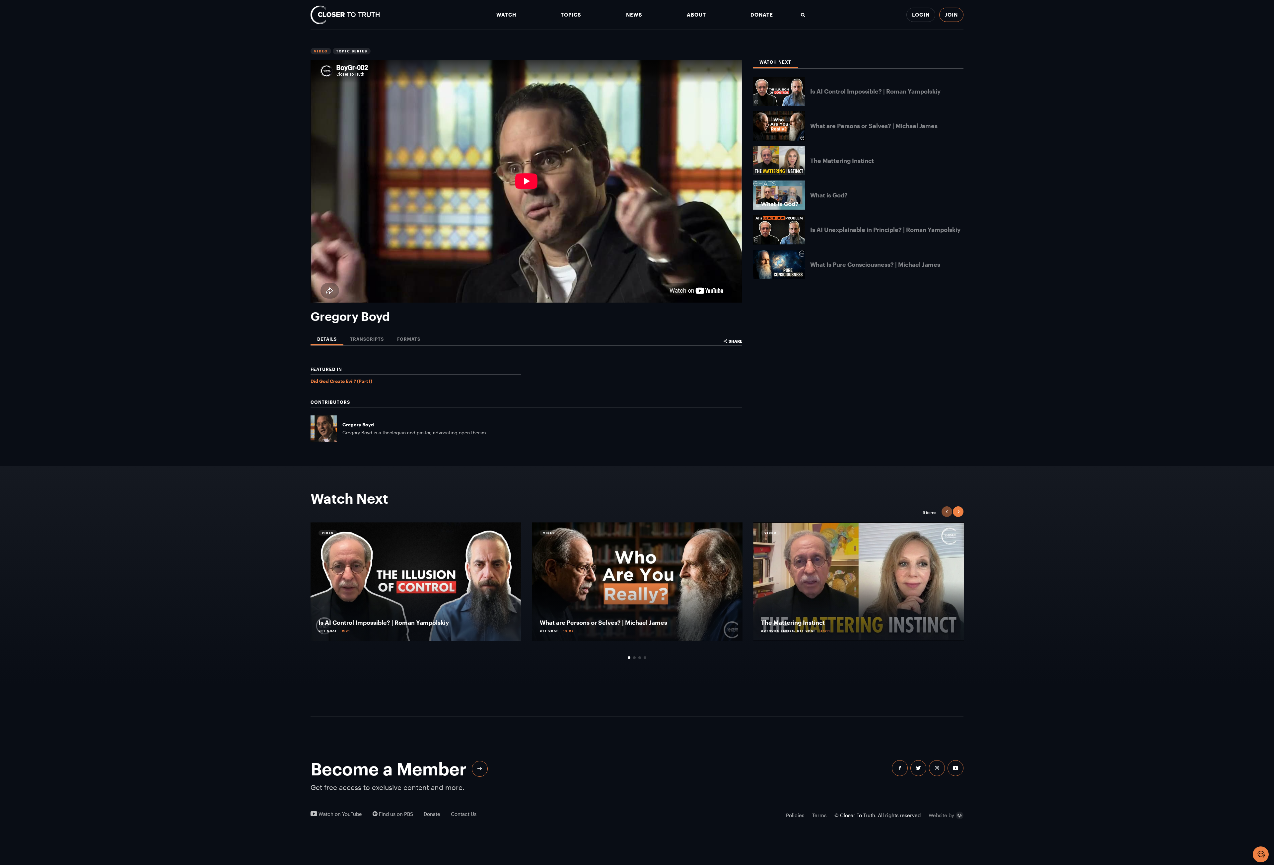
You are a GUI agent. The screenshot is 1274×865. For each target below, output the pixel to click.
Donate (761, 15)
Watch (506, 15)
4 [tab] (645, 657)
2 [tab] (634, 657)
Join (951, 15)
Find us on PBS (395, 814)
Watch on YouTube (339, 814)
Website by (941, 815)
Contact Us (463, 814)
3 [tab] (639, 657)
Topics (571, 15)
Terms (819, 815)
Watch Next (775, 62)
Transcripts (367, 339)
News (634, 15)
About (696, 15)
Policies (795, 815)
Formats (408, 339)
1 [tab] (629, 657)
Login (921, 15)
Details (327, 339)
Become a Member (388, 768)
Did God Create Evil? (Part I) (341, 381)
